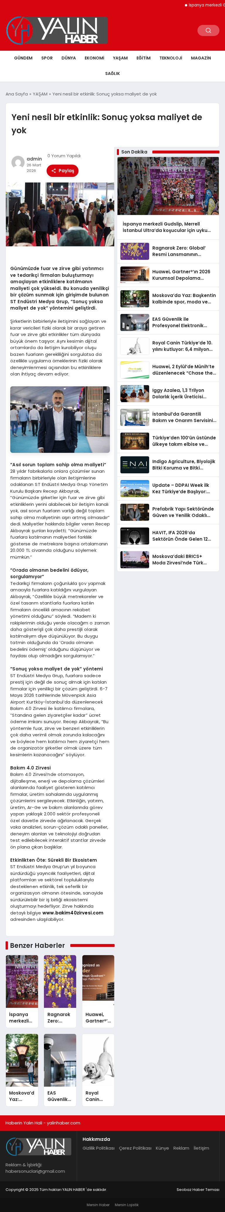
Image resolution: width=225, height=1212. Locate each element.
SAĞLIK (112, 73)
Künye (162, 1148)
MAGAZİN (201, 58)
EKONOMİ (94, 58)
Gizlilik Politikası (99, 1148)
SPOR (47, 58)
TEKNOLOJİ (170, 58)
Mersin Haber (98, 1204)
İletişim (201, 1148)
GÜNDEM (23, 58)
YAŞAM (120, 58)
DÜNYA (69, 58)
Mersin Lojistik (127, 1204)
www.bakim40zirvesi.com (72, 913)
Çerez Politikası (135, 1148)
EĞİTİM (144, 58)
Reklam (181, 1148)
